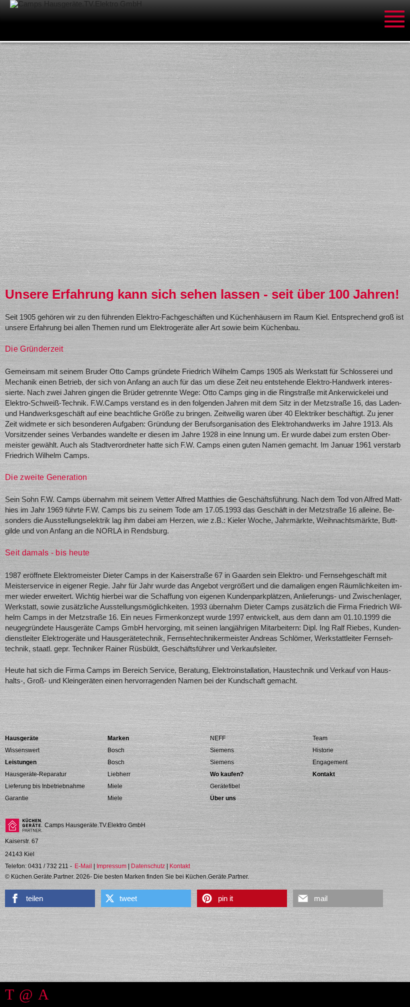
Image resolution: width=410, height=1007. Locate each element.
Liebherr (119, 774)
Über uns (223, 798)
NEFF (218, 738)
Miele (115, 786)
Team (320, 738)
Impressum (111, 866)
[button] (50, 898)
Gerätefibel (225, 786)
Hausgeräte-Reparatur (35, 774)
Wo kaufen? (227, 774)
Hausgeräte (21, 738)
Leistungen (20, 762)
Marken (118, 738)
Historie (323, 750)
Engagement (330, 762)
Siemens (222, 750)
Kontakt (323, 774)
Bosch (116, 750)
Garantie (16, 798)
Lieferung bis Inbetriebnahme (45, 786)
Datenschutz (148, 866)
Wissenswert (22, 750)
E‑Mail (83, 866)
